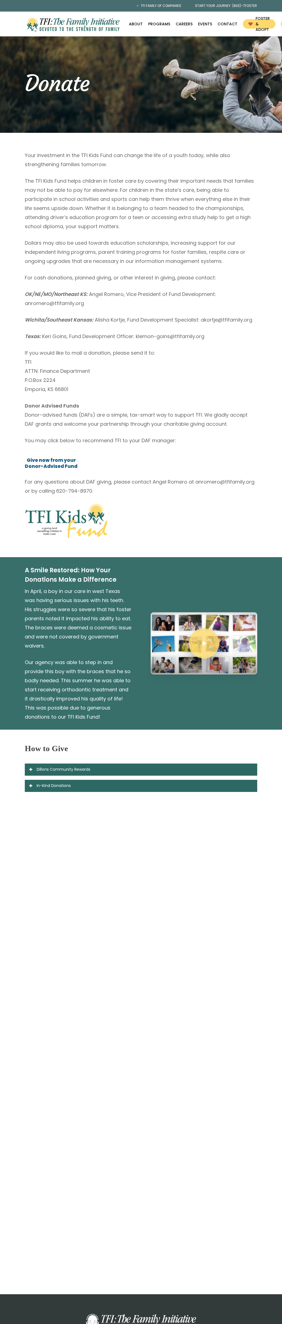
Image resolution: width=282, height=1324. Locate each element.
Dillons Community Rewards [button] (63, 769)
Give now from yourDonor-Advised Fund (51, 463)
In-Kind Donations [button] (54, 785)
